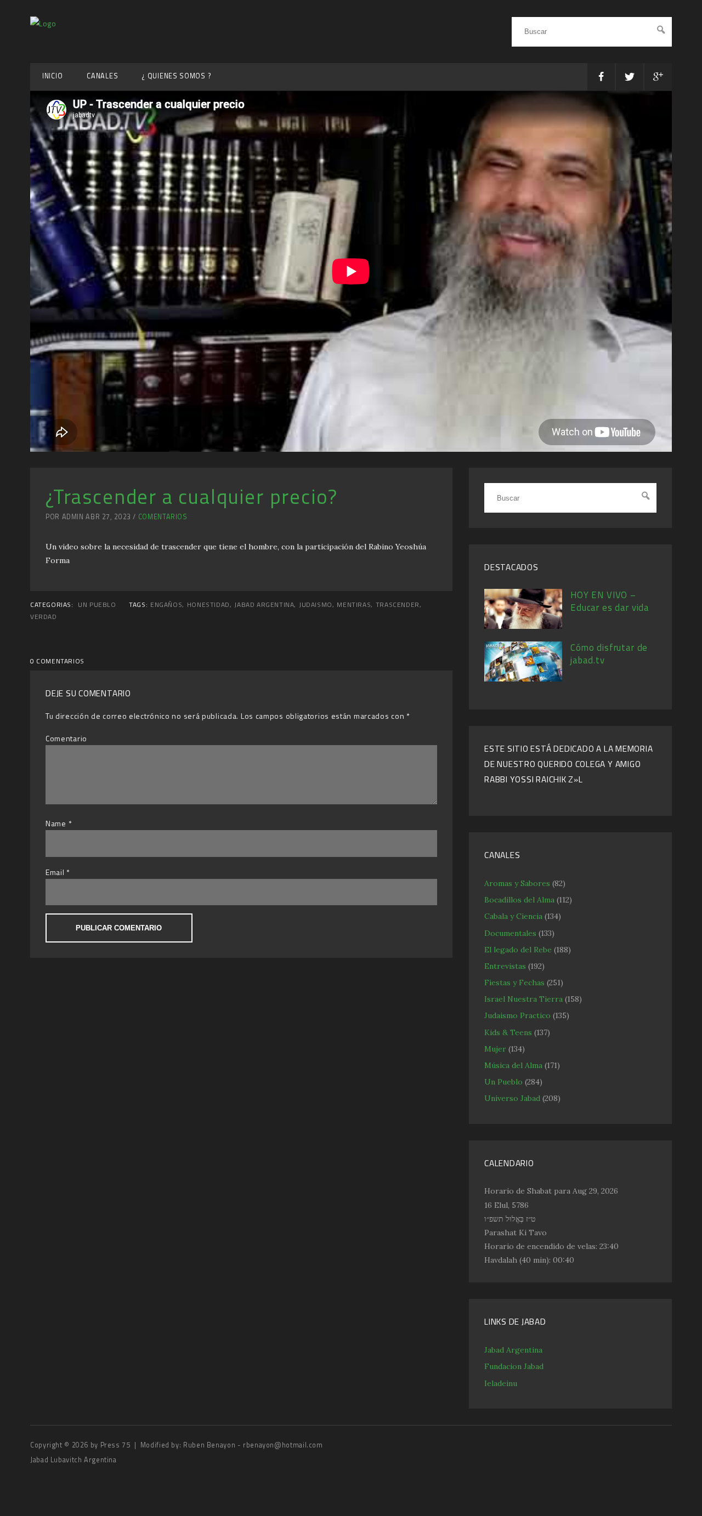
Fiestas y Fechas (514, 982)
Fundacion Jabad (514, 1366)
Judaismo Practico (517, 1015)
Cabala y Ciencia (513, 916)
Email (55, 872)
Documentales (510, 933)
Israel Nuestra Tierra (523, 999)
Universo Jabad (512, 1098)
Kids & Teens (508, 1032)
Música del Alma (513, 1065)
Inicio (52, 76)
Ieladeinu (500, 1383)
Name (56, 823)
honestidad (208, 605)
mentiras (354, 605)
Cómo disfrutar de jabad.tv (609, 654)
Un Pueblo (97, 605)
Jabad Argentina (513, 1350)
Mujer (495, 1049)
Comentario (66, 738)
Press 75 (116, 1445)
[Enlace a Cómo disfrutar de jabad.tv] (523, 679)
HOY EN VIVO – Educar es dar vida (609, 601)
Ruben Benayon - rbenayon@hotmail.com (253, 1445)
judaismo (315, 605)
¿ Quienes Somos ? (176, 76)
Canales (102, 76)
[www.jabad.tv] (43, 23)
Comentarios (163, 517)
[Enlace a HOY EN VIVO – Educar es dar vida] (523, 626)
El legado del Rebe (518, 950)
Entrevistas (505, 966)
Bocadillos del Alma (519, 900)
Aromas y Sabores (517, 883)
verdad (43, 617)
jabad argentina (264, 605)
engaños (166, 605)
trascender (398, 605)
